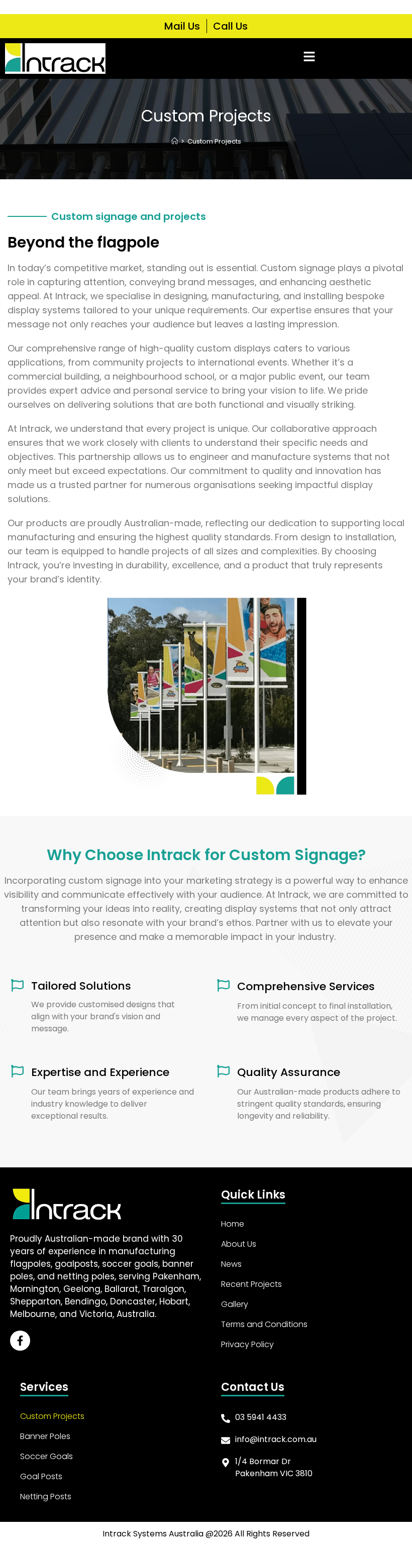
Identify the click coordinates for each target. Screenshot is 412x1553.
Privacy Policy (247, 1344)
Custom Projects (214, 141)
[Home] (174, 141)
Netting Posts (45, 1496)
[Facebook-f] (20, 1341)
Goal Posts (41, 1476)
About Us (238, 1244)
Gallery (234, 1304)
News (231, 1264)
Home (232, 1224)
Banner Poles (45, 1436)
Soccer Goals (46, 1456)
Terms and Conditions (264, 1324)
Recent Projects (251, 1284)
